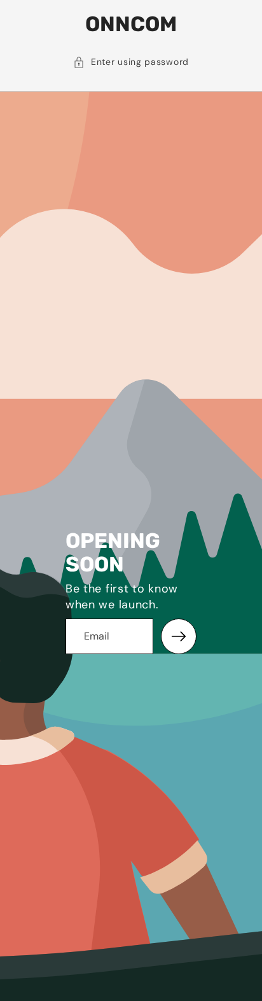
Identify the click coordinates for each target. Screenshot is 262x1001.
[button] (131, 62)
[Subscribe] (179, 636)
